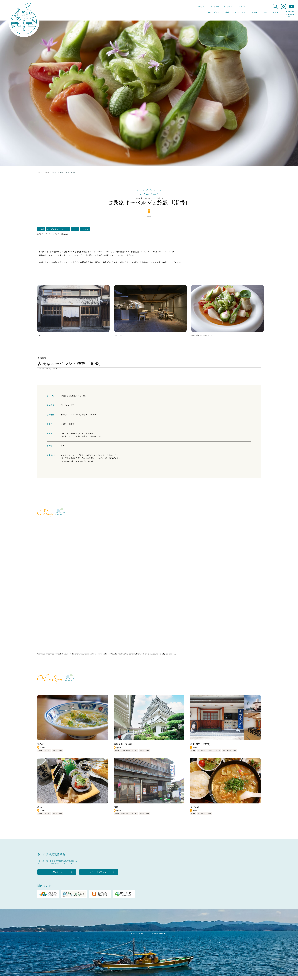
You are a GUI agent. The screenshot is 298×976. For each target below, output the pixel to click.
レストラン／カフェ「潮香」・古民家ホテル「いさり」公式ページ (88, 455)
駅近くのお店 (227, 750)
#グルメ (40, 234)
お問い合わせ (56, 872)
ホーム (39, 172)
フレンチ (84, 229)
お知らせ (200, 6)
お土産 (275, 12)
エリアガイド (229, 6)
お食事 (254, 12)
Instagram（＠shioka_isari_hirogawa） (77, 460)
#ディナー (48, 234)
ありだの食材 (52, 229)
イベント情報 (214, 6)
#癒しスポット (66, 234)
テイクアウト (202, 750)
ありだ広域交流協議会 (51, 854)
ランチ (75, 229)
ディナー (65, 229)
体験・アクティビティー (235, 12)
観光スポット (213, 12)
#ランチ (56, 234)
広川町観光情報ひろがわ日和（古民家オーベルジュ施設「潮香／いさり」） (92, 458)
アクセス (242, 6)
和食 (60, 750)
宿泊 (265, 12)
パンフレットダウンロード (99, 872)
